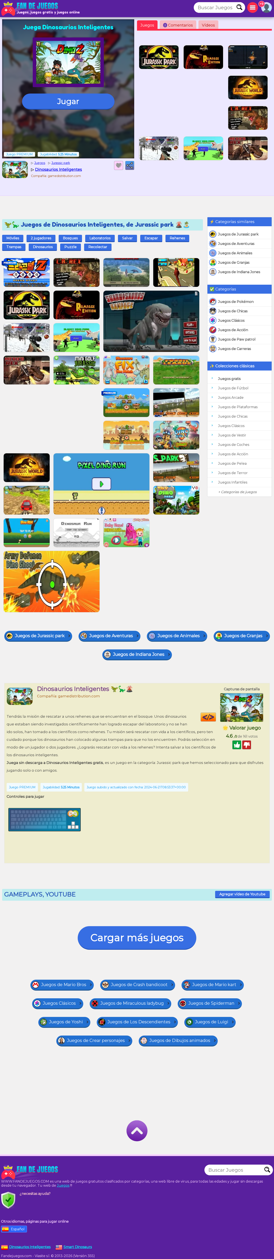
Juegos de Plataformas (238, 407)
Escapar (151, 238)
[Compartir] (129, 165)
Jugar (68, 101)
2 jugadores (41, 238)
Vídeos (208, 25)
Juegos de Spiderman (211, 1003)
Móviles (12, 238)
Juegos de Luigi (211, 1021)
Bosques (70, 238)
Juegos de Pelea (232, 463)
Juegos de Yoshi (66, 1021)
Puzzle (70, 247)
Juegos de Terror (233, 473)
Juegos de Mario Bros (63, 984)
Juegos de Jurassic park (238, 234)
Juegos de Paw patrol (237, 339)
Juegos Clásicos (231, 320)
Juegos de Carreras (234, 349)
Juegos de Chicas (232, 311)
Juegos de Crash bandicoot (139, 984)
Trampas (13, 247)
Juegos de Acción (233, 330)
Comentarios (178, 25)
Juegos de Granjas (233, 262)
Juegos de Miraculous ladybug (132, 1003)
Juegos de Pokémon (236, 302)
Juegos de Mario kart (214, 984)
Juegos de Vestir (232, 435)
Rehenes (177, 238)
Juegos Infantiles (232, 482)
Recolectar (97, 247)
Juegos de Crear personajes (96, 1040)
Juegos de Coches (233, 445)
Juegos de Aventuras (236, 244)
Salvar (127, 238)
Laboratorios (99, 238)
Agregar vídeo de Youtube (242, 894)
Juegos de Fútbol (233, 388)
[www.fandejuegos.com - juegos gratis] (30, 1172)
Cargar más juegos (137, 938)
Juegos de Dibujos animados (179, 1040)
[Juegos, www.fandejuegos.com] (30, 8)
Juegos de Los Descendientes (138, 1021)
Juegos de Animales (235, 253)
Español (18, 1229)
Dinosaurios (43, 247)
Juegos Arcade (231, 398)
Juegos (147, 25)
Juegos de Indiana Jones (239, 272)
